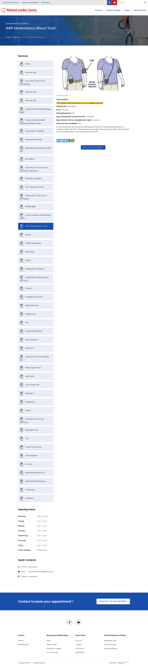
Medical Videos (52, 644)
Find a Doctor (45, 2)
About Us (79, 640)
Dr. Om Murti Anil (52, 652)
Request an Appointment (30, 2)
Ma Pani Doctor (140, 10)
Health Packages (114, 10)
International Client (110, 640)
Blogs (127, 10)
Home (8, 37)
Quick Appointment (110, 648)
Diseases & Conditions (54, 648)
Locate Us (79, 644)
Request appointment (93, 147)
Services (98, 10)
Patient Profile (80, 652)
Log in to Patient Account (11, 2)
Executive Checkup (110, 644)
